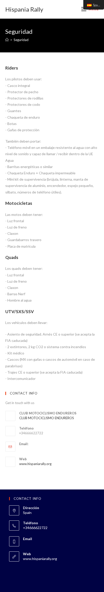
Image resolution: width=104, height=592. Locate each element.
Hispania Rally (24, 9)
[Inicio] (7, 40)
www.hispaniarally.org (35, 464)
